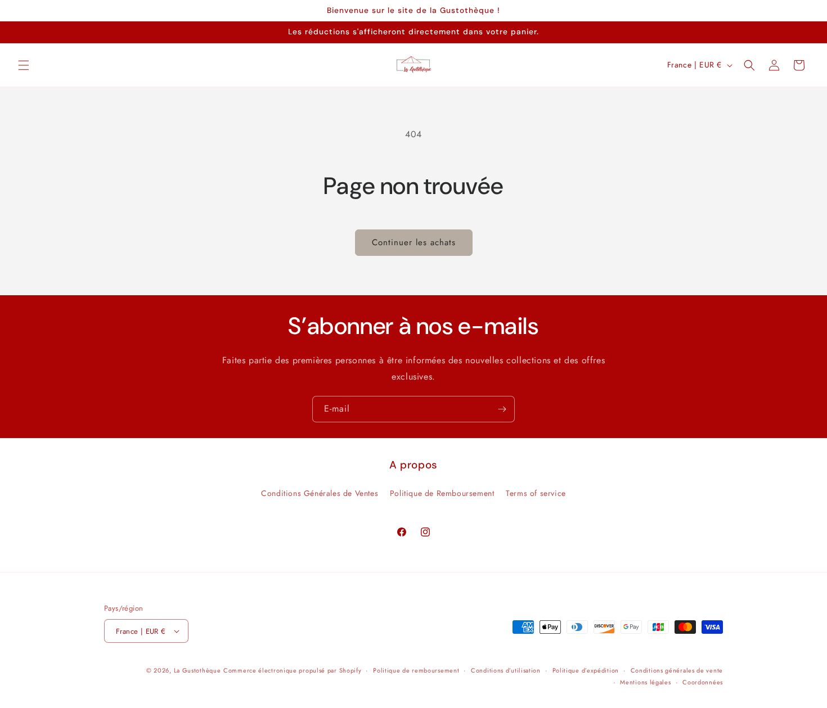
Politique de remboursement (416, 670)
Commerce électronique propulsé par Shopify (292, 670)
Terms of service (536, 493)
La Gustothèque (197, 670)
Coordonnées (702, 682)
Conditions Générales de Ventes (319, 493)
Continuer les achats (414, 242)
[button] (23, 65)
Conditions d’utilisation (506, 670)
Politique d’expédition (585, 670)
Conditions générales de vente (677, 670)
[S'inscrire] (501, 409)
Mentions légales (645, 682)
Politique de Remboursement (442, 493)
